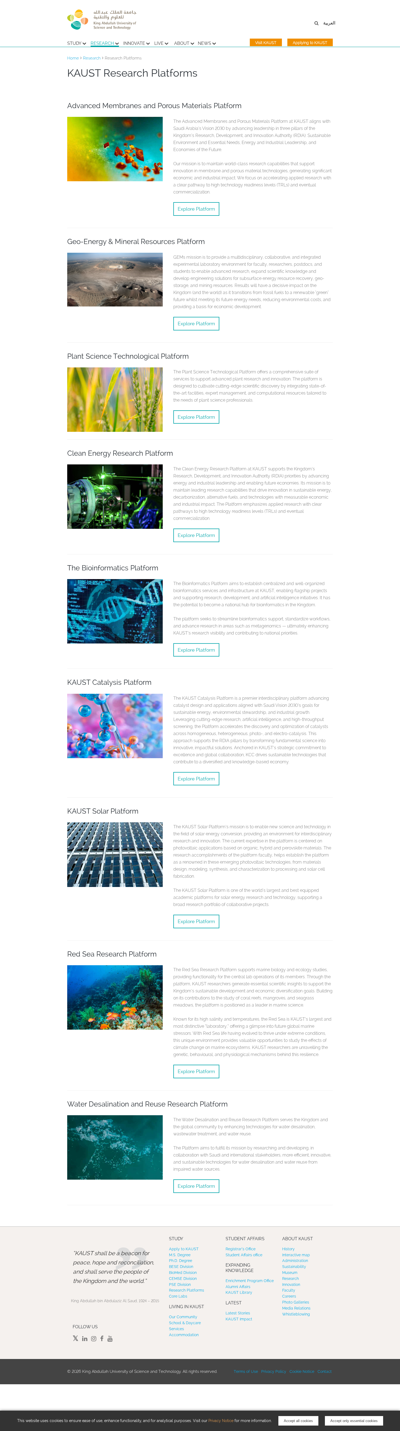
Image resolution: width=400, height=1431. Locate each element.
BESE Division (181, 1266)
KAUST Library (239, 1292)
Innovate (134, 43)
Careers (289, 1296)
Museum (289, 1272)
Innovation (291, 1284)
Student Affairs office (244, 1255)
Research (102, 43)
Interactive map (296, 1255)
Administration (295, 1260)
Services (176, 1329)
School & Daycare (185, 1323)
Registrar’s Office (241, 1249)
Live (159, 43)
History (288, 1249)
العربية (329, 23)
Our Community (183, 1317)
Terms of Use (246, 1371)
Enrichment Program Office (250, 1281)
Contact (325, 1371)
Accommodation (184, 1335)
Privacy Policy (273, 1371)
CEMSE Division (183, 1278)
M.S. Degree (179, 1255)
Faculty (288, 1290)
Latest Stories (238, 1313)
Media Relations (296, 1308)
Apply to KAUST (184, 1249)
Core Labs (178, 1296)
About (181, 43)
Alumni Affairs (238, 1287)
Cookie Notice (302, 1371)
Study (74, 43)
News (204, 43)
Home (73, 58)
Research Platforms (186, 1290)
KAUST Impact (239, 1319)
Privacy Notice (220, 1420)
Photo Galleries (295, 1302)
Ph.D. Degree (180, 1260)
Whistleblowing (296, 1314)
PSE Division (180, 1284)
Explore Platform (196, 209)
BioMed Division (183, 1272)
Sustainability (294, 1266)
